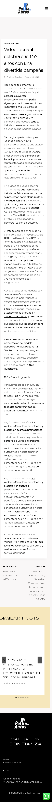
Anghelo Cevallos (14, 77)
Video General (11, 44)
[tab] (16, 697)
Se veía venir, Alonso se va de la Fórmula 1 (12, 573)
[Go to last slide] (4, 660)
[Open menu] (48, 8)
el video (12, 186)
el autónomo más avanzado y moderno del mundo (22, 313)
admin (8, 683)
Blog (6, 771)
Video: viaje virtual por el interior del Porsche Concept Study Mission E (22, 669)
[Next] (40, 660)
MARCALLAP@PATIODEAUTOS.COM (22, 782)
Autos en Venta (12, 762)
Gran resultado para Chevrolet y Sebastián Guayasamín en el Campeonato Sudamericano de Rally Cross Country (36, 582)
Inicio (6, 759)
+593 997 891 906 (11, 779)
